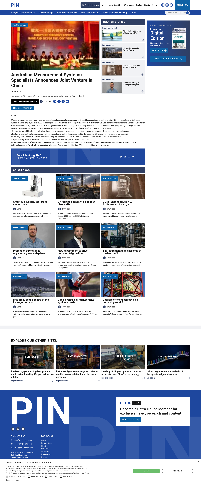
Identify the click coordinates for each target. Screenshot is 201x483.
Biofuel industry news (67, 12)
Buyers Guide (46, 443)
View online (157, 50)
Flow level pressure (90, 12)
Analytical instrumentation (23, 12)
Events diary (46, 454)
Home (43, 440)
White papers (129, 5)
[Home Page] (15, 5)
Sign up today (129, 420)
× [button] (198, 461)
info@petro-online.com (23, 448)
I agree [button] (146, 471)
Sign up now (182, 5)
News (43, 446)
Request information (23, 108)
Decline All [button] (177, 471)
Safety (133, 12)
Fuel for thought (46, 12)
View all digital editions (167, 59)
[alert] (100, 471)
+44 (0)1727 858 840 (23, 440)
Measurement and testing (115, 12)
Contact (139, 5)
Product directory (92, 5)
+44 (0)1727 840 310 (23, 444)
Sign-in (147, 5)
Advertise (45, 451)
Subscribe (155, 5)
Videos (104, 5)
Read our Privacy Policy (81, 473)
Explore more (17, 381)
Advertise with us (115, 5)
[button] (7, 476)
